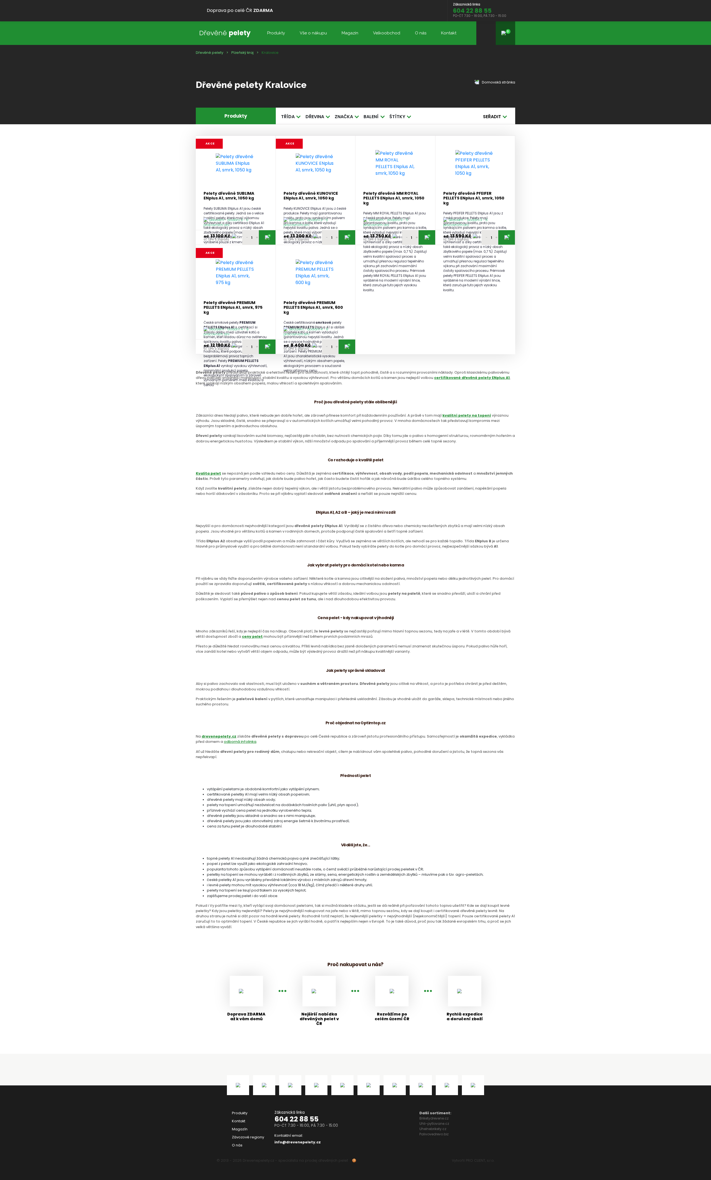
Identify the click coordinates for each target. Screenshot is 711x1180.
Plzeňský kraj (242, 52)
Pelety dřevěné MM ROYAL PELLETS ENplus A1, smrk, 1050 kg (393, 198)
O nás (420, 33)
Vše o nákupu (313, 33)
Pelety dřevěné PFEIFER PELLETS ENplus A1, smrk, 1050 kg (473, 198)
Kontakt (448, 33)
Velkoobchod (386, 33)
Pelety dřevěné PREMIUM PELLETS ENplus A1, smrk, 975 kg (233, 307)
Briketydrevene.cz (434, 1118)
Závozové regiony (248, 1137)
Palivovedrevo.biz (434, 1134)
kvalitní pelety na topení (466, 415)
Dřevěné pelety (209, 52)
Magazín (350, 33)
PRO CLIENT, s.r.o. (480, 1160)
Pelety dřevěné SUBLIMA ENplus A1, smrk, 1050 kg (229, 196)
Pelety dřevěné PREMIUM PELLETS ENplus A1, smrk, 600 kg (313, 307)
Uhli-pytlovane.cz (434, 1123)
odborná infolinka (240, 741)
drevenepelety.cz (219, 736)
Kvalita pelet (208, 473)
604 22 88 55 (296, 1119)
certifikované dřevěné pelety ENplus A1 (472, 377)
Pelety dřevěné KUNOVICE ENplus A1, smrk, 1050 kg (311, 196)
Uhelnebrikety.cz (432, 1128)
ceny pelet (252, 636)
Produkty (276, 33)
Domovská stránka (498, 82)
